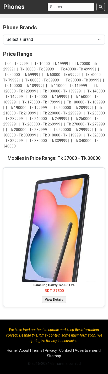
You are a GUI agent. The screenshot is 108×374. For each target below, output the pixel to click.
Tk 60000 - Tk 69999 (62, 75)
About (24, 350)
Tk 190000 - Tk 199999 (28, 108)
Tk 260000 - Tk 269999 (41, 124)
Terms (37, 350)
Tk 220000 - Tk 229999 (62, 113)
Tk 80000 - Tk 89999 (42, 80)
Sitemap (54, 356)
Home (12, 350)
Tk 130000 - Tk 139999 (62, 91)
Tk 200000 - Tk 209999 (72, 108)
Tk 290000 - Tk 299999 (72, 130)
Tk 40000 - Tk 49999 (78, 69)
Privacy (51, 350)
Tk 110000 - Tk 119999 (68, 86)
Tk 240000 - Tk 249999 (48, 119)
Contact (65, 350)
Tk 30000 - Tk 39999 (37, 69)
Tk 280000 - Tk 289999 (28, 130)
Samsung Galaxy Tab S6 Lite (54, 285)
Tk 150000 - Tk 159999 (48, 97)
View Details (54, 299)
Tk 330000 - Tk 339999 (48, 141)
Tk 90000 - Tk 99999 (83, 80)
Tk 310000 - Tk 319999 (62, 135)
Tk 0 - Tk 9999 (16, 64)
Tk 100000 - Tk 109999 (23, 86)
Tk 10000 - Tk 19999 (51, 64)
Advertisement (87, 350)
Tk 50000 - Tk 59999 (21, 75)
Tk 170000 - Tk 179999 (41, 102)
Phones (14, 6)
